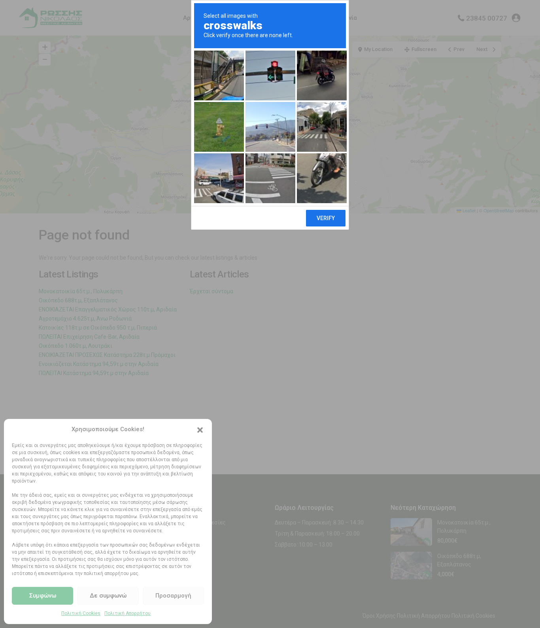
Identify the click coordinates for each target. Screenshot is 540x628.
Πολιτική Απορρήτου (127, 613)
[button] (200, 429)
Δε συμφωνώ (108, 595)
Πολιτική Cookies (80, 613)
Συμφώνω (42, 595)
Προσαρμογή (173, 595)
